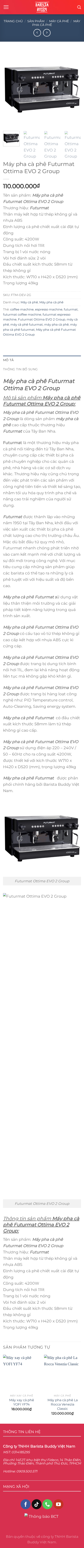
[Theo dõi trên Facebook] (26, 1504)
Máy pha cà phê (51, 302)
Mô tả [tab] (8, 360)
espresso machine (48, 309)
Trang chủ (13, 21)
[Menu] (6, 7)
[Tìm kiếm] (79, 7)
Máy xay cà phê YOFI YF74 (21, 1402)
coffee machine (22, 309)
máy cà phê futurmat (26, 324)
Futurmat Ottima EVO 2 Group (41, 319)
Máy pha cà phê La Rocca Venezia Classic (63, 1404)
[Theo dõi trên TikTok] (37, 1504)
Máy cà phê (59, 21)
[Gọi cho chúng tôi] (47, 1504)
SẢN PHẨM (35, 21)
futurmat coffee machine (22, 314)
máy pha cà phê (56, 324)
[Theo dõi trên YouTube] (58, 1504)
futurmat (71, 309)
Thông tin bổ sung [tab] (20, 369)
